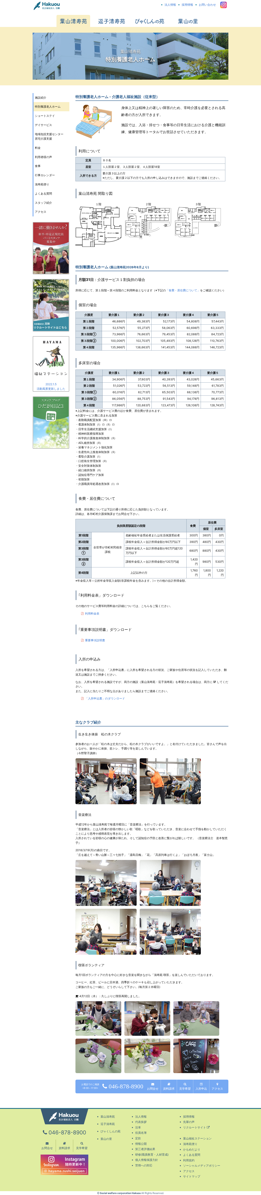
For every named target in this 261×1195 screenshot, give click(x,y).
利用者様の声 (43, 157)
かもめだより (191, 1149)
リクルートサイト (195, 1127)
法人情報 (170, 4)
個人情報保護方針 (146, 1160)
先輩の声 (189, 1122)
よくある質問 (43, 193)
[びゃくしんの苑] (149, 21)
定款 (138, 1138)
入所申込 (201, 1088)
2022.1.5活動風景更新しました (51, 386)
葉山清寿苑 (108, 1116)
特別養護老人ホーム (48, 106)
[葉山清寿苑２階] (148, 236)
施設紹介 (40, 97)
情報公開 (141, 1143)
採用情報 (187, 4)
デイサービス (43, 125)
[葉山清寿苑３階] (198, 234)
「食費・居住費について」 (183, 290)
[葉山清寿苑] (73, 21)
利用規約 (189, 1160)
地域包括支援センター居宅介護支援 (49, 136)
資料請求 (169, 1088)
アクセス (217, 1088)
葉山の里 (106, 1138)
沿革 (138, 1127)
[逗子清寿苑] (111, 21)
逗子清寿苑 (108, 1124)
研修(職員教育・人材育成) (152, 1154)
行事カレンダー (45, 175)
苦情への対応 (143, 1165)
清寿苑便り (42, 184)
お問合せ (152, 1088)
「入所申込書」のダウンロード (105, 698)
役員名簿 (141, 1132)
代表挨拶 (141, 1122)
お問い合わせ (207, 4)
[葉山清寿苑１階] (98, 244)
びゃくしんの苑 (111, 1131)
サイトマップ (191, 1176)
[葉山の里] (188, 21)
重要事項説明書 (95, 640)
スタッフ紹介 (43, 202)
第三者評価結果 (145, 1149)
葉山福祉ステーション (197, 1138)
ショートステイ (45, 115)
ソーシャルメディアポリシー (201, 1165)
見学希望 (185, 1088)
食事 (38, 166)
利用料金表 (92, 613)
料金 (38, 147)
